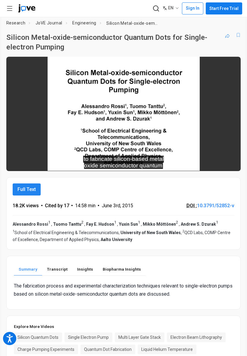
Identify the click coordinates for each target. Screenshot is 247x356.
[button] (231, 65)
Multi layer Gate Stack (139, 337)
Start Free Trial (224, 8)
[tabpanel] (123, 290)
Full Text (26, 189)
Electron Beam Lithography (196, 337)
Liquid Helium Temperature (167, 349)
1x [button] (217, 162)
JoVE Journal (49, 23)
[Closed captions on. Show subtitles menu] (229, 162)
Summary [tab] (28, 269)
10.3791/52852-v (215, 205)
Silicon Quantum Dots (37, 337)
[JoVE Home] (27, 8)
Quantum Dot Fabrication (108, 349)
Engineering (84, 23)
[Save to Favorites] (238, 35)
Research (15, 23)
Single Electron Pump (88, 337)
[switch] (182, 162)
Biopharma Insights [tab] (122, 269)
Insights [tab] (85, 269)
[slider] (96, 162)
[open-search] (156, 8)
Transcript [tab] (57, 269)
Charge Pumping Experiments (45, 349)
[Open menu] (9, 8)
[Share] (227, 35)
